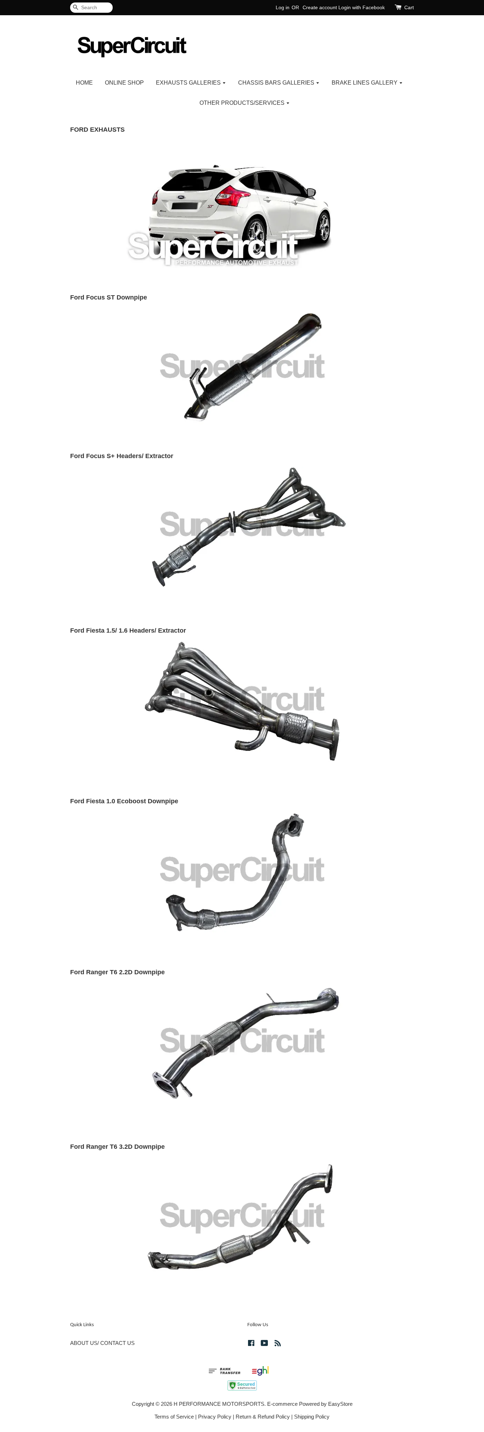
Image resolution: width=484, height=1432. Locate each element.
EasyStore (340, 1404)
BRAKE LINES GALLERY (365, 83)
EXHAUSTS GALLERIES (189, 83)
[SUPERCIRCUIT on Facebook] (251, 1344)
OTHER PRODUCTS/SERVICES (242, 103)
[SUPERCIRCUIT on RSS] (278, 1344)
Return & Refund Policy (263, 1417)
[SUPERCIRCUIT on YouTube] (264, 1344)
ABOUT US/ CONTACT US (102, 1343)
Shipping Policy (312, 1417)
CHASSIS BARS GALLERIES (277, 83)
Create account (320, 7)
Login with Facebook (361, 7)
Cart (409, 7)
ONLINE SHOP (124, 83)
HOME (84, 83)
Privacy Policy (214, 1417)
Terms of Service (174, 1417)
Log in (282, 7)
